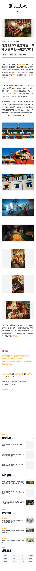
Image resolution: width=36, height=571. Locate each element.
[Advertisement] (18, 411)
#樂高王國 (13, 54)
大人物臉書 (19, 374)
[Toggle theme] (18, 11)
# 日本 (22, 558)
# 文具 (22, 561)
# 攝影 (5, 558)
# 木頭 (14, 561)
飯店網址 (15, 336)
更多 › (33, 438)
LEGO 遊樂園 (14, 91)
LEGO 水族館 (6, 93)
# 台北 (14, 555)
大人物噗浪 (7, 374)
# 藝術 (5, 561)
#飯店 (5, 54)
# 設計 (30, 561)
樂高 (31, 75)
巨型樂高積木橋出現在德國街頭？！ (14, 359)
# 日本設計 (30, 555)
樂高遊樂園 (22, 64)
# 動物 (5, 555)
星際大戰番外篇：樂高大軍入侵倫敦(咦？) (16, 356)
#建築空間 (22, 54)
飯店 (13, 75)
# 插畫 (14, 558)
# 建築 (30, 558)
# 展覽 (22, 555)
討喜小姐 (16, 41)
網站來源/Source (7, 389)
